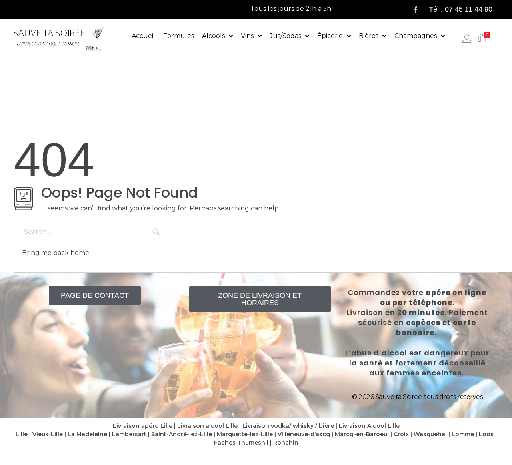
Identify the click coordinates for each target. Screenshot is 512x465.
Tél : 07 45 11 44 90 (460, 9)
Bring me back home (54, 253)
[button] (95, 295)
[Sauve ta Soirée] (60, 38)
